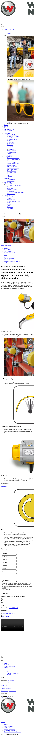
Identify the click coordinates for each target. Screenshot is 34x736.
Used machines (7, 182)
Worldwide (6, 126)
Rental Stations (10, 181)
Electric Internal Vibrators (13, 159)
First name (4, 553)
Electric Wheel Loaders (13, 168)
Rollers (9, 140)
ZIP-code (4, 562)
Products (7, 133)
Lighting (9, 153)
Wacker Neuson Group (9, 666)
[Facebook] (5, 697)
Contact (6, 125)
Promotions (10, 207)
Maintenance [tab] (4, 486)
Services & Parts (9, 184)
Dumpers (11, 146)
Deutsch (10, 130)
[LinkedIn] (8, 697)
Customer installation (6, 688)
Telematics (11, 191)
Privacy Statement (8, 726)
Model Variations (8, 251)
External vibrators (8, 259)
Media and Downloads (9, 252)
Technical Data (7, 250)
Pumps (10, 155)
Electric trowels (11, 160)
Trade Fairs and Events (14, 201)
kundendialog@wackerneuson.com (9, 682)
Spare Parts (10, 188)
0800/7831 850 (11, 680)
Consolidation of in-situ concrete (12, 261)
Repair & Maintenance (12, 186)
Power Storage (12, 152)
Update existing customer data (8, 691)
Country (4, 565)
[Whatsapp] (12, 697)
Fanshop (9, 33)
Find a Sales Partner (9, 29)
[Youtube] (7, 697)
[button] (9, 129)
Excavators (11, 142)
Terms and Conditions (9, 730)
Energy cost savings (12, 173)
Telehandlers (10, 145)
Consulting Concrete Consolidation (16, 192)
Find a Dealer (5, 616)
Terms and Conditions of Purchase (12, 732)
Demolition (11, 149)
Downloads (10, 208)
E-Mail (4, 568)
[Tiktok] (10, 697)
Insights (9, 204)
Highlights (6, 248)
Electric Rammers (11, 162)
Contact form (4, 685)
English (6, 130)
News (8, 202)
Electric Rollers (11, 165)
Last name (5, 556)
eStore (8, 32)
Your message (5, 580)
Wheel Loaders (11, 143)
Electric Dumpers (11, 171)
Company (4, 559)
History (9, 198)
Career (5, 127)
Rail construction (11, 194)
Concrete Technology (14, 136)
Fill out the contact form (8, 613)
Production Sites (11, 199)
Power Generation (11, 150)
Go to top (3, 722)
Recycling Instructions (9, 729)
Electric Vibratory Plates (13, 163)
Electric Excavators (12, 166)
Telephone (4, 572)
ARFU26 (6, 262)
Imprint (5, 724)
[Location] (2, 697)
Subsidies (9, 176)
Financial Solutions (12, 189)
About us (7, 195)
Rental (7, 178)
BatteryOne (10, 175)
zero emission (8, 156)
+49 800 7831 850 (13, 608)
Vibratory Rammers (13, 137)
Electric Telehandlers (12, 169)
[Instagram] (3, 697)
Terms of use (7, 727)
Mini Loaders (10, 148)
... (4, 257)
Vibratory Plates (13, 139)
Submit (4, 587)
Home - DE (7, 255)
